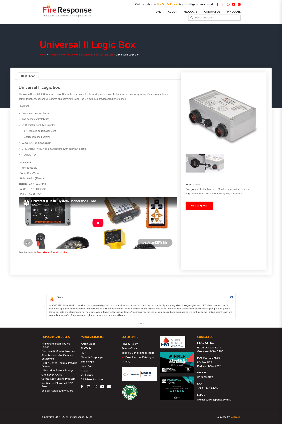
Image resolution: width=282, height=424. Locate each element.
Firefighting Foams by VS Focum (55, 345)
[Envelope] (239, 4)
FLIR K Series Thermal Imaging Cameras (59, 364)
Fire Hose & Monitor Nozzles (58, 351)
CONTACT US (205, 337)
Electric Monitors (104, 54)
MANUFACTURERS (92, 337)
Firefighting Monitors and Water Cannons (71, 54)
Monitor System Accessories (233, 189)
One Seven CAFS (51, 374)
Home (157, 11)
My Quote (234, 11)
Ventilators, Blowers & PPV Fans (57, 385)
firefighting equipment (230, 193)
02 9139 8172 (167, 4)
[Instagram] (228, 4)
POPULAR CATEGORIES (55, 337)
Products (190, 11)
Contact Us (212, 11)
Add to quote (199, 205)
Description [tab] (28, 76)
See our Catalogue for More (57, 390)
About (172, 11)
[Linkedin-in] (222, 4)
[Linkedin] (88, 386)
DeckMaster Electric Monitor (52, 252)
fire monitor (212, 193)
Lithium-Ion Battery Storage (57, 370)
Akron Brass (198, 193)
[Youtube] (233, 4)
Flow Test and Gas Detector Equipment (57, 357)
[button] (44, 306)
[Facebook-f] (217, 4)
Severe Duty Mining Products (58, 378)
